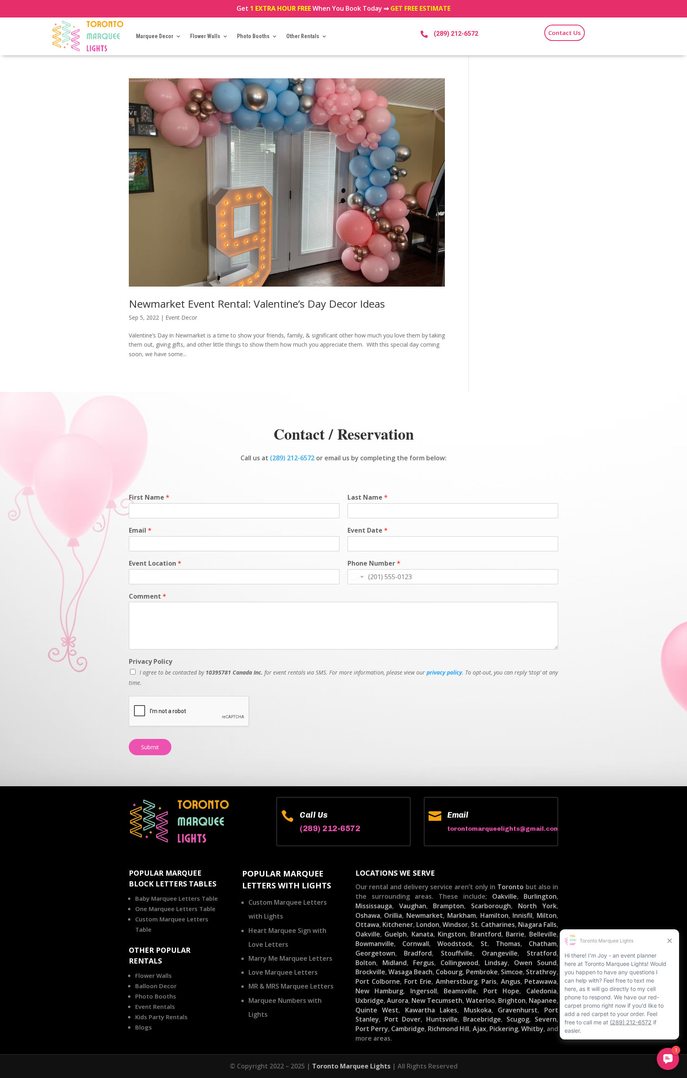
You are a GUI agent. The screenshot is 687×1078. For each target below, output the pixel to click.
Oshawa (367, 915)
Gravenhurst (518, 1010)
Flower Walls (205, 36)
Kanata (422, 934)
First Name (149, 497)
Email (140, 530)
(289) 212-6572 (456, 33)
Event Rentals (155, 1006)
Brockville (370, 971)
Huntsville (442, 1019)
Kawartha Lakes (431, 1010)
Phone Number (373, 563)
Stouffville (457, 953)
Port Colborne (377, 981)
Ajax (479, 1028)
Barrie (515, 934)
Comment (147, 596)
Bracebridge (482, 1019)
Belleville (543, 934)
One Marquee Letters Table (175, 909)
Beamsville (460, 991)
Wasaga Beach (410, 971)
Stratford (542, 953)
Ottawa (367, 924)
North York (537, 906)
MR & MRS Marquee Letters (291, 986)
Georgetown (375, 953)
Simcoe (512, 971)
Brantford (485, 934)
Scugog (518, 1019)
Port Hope (501, 991)
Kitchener (397, 924)
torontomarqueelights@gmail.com (503, 828)
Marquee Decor (154, 36)
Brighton (512, 1000)
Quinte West (377, 1010)
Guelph (395, 934)
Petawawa (540, 981)
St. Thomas (500, 943)
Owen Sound (535, 962)
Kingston (452, 934)
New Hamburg (379, 991)
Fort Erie (417, 981)
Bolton (365, 962)
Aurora (397, 1000)
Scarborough (491, 906)
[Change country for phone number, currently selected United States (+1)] (356, 576)
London (427, 924)
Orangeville (500, 953)
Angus (510, 981)
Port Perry (371, 1028)
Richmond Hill (448, 1028)
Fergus (423, 962)
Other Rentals (302, 36)
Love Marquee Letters (283, 972)
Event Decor (181, 317)
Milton (547, 915)
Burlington (540, 896)
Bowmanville (374, 943)
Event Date (367, 530)
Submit (150, 747)
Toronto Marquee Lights (351, 1066)
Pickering (503, 1028)
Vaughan (412, 906)
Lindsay (496, 962)
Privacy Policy (150, 661)
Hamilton (494, 915)
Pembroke (482, 971)
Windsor (455, 924)
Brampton (448, 906)
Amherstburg (456, 981)
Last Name (367, 497)
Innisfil (522, 915)
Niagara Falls (537, 924)
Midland (394, 962)
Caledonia (541, 991)
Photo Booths (253, 36)
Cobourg (449, 971)
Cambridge (408, 1028)
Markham (461, 915)
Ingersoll (423, 991)
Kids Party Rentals (161, 1017)
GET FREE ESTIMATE (420, 8)
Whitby (532, 1028)
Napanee (543, 1000)
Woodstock (454, 943)
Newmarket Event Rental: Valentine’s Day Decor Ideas (257, 304)
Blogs (143, 1027)
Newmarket (424, 915)
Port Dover (402, 1019)
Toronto (510, 886)
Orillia (393, 915)
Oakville (504, 896)
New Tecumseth (436, 1000)
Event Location (155, 563)
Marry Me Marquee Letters (290, 958)
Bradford (418, 953)
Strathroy (541, 971)
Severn (546, 1019)
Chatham (543, 943)
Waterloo (480, 1000)
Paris (489, 981)
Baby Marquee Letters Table (176, 898)
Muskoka (477, 1010)
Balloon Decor (156, 986)
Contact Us (564, 33)
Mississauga (373, 906)
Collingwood (459, 962)
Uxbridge (369, 1000)
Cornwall (415, 943)
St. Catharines (493, 924)
